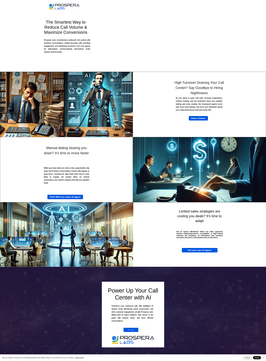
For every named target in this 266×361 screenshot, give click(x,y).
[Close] (263, 357)
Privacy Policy (79, 358)
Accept (257, 358)
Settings (247, 358)
